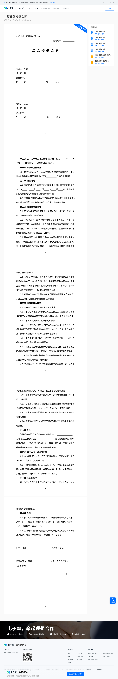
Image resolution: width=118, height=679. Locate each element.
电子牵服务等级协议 (108, 653)
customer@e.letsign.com (11, 652)
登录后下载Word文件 (76, 674)
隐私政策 (90, 656)
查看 (96, 34)
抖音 (68, 656)
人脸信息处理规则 (93, 659)
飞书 (68, 653)
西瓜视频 (70, 659)
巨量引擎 (79, 653)
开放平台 (56, 8)
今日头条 (79, 659)
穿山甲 (69, 662)
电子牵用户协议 (92, 653)
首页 (30, 8)
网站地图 (100, 670)
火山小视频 (80, 656)
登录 (110, 8)
